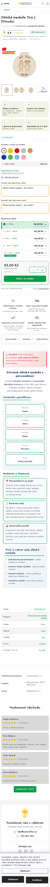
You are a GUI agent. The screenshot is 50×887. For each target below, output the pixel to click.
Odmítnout (13, 879)
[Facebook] (19, 851)
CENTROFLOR (43, 288)
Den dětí (42, 650)
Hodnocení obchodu (25, 707)
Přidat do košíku (25, 279)
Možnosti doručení (12, 177)
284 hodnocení (37, 32)
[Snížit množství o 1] (32, 270)
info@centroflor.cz (27, 831)
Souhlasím (37, 880)
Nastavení (25, 871)
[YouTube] (31, 851)
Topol (43, 631)
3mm (44, 637)
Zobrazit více (25, 789)
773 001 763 (27, 836)
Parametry (26, 339)
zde (29, 865)
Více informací (7, 137)
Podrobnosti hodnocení (36, 26)
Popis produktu (11, 339)
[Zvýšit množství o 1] (42, 270)
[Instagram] (25, 851)
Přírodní (42, 643)
